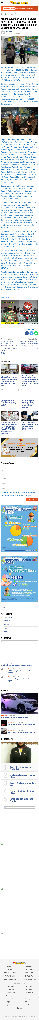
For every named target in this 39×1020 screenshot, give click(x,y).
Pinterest (11, 990)
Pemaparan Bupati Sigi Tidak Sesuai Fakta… (22, 792)
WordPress (29, 993)
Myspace (29, 999)
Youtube (29, 1002)
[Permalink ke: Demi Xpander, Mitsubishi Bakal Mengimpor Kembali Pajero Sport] (19, 703)
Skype (11, 1002)
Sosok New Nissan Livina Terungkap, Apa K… (22, 724)
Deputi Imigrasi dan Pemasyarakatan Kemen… (16, 665)
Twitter (30, 986)
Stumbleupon (11, 993)
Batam (3, 663)
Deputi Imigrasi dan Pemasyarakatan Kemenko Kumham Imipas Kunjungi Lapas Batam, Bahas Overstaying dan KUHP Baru (9, 380)
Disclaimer (29, 973)
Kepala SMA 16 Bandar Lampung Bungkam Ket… (20, 768)
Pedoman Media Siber (29, 979)
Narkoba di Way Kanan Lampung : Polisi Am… (23, 784)
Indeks (9, 967)
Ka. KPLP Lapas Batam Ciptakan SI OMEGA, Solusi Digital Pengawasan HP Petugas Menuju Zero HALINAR (29, 426)
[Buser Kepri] (19, 3)
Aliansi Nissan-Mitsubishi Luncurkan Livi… (22, 732)
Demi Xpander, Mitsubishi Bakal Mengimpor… (16, 717)
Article (7, 621)
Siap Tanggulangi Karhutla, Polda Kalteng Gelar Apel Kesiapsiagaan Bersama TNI (29, 344)
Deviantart (11, 999)
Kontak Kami (28, 976)
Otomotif (4, 716)
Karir (10, 970)
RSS (20, 1008)
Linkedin (29, 996)
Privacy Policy (10, 973)
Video (6, 631)
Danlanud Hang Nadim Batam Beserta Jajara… (20, 680)
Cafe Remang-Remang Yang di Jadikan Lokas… (22, 776)
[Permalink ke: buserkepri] (3, 33)
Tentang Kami (10, 976)
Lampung (12, 765)
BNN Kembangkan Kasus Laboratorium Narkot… (21, 672)
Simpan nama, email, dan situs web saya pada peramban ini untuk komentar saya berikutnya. (18, 493)
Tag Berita (8, 617)
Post (6, 628)
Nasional (13, 789)
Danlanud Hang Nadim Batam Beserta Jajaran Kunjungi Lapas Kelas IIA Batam (9, 403)
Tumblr (30, 990)
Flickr (29, 1005)
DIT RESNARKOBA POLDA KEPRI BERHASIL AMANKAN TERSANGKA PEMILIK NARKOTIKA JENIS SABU (9, 346)
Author (6, 624)
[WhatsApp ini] (36, 333)
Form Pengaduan (9, 979)
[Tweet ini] (31, 333)
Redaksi (29, 970)
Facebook (11, 986)
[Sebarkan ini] (27, 333)
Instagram (11, 996)
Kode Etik (28, 967)
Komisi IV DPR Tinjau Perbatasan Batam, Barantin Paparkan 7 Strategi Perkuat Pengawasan (27, 404)
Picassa (11, 1005)
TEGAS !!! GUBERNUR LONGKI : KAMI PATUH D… (21, 800)
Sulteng (12, 797)
